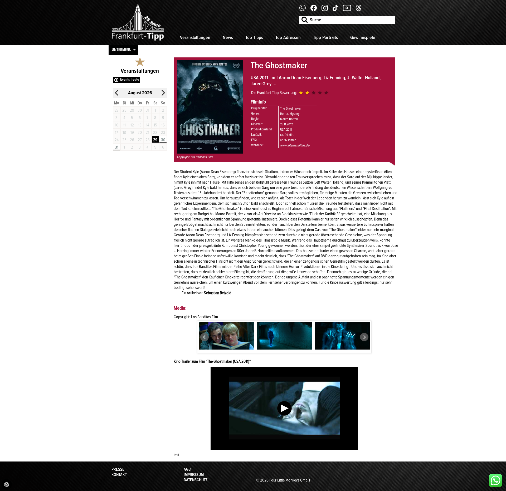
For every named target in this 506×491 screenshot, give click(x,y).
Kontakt (119, 474)
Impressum (194, 474)
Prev (204, 337)
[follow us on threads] (360, 9)
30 (163, 140)
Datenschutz (196, 480)
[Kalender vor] (163, 93)
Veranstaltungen (195, 37)
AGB (187, 469)
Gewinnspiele (362, 37)
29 (155, 140)
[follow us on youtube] (349, 9)
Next (364, 337)
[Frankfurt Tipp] (137, 40)
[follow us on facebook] (304, 9)
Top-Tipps (254, 37)
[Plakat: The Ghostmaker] (210, 152)
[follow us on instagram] (327, 9)
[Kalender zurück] (117, 93)
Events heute (129, 79)
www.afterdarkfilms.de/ (295, 145)
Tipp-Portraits (325, 37)
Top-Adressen (288, 37)
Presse (117, 469)
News (228, 37)
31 (116, 147)
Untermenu (122, 49)
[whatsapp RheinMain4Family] (495, 480)
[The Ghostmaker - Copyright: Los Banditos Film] (226, 336)
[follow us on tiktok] (337, 9)
